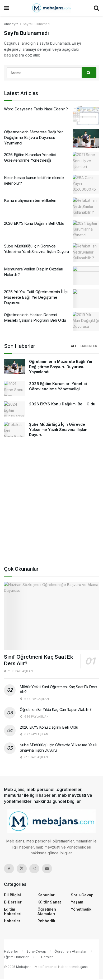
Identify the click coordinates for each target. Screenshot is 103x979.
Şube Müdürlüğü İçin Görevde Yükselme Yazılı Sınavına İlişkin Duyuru (58, 429)
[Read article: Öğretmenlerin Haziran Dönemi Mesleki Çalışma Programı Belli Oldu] (86, 321)
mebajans (80, 967)
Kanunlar (46, 895)
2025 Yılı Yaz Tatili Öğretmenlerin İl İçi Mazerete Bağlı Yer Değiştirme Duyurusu (36, 297)
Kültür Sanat (49, 902)
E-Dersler (13, 902)
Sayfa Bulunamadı (36, 24)
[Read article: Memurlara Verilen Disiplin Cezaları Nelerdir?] (86, 275)
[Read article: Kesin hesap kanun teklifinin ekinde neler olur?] (86, 184)
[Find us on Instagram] (34, 868)
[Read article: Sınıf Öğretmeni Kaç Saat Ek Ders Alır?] (51, 616)
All (74, 346)
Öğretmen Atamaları (47, 911)
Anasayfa (11, 24)
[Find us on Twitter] (22, 868)
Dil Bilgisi (12, 895)
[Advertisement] (51, 503)
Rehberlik (46, 921)
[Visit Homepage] (51, 8)
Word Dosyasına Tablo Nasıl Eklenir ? (36, 108)
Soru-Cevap (82, 895)
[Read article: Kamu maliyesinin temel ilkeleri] (86, 207)
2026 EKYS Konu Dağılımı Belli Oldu (34, 223)
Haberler (89, 346)
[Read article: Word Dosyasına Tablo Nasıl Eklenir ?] (86, 115)
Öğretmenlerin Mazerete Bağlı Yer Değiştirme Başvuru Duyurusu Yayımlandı (33, 137)
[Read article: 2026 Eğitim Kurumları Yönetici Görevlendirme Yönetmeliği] (86, 161)
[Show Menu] (6, 8)
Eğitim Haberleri (12, 911)
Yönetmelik (81, 909)
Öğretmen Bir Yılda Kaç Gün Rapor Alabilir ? (56, 709)
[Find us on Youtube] (47, 868)
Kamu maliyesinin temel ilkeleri (30, 200)
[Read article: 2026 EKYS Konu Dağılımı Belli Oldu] (86, 230)
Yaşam (77, 902)
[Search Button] (96, 8)
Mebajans (23, 967)
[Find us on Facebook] (9, 868)
